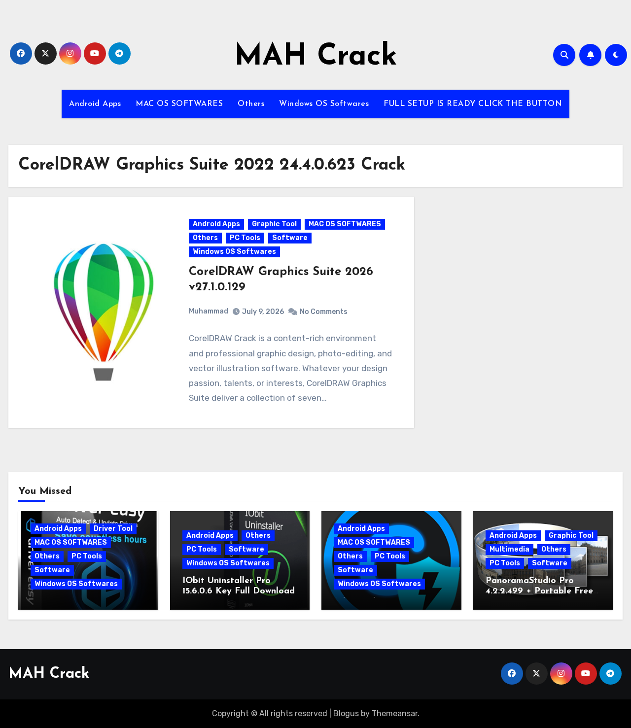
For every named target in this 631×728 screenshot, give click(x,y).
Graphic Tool (274, 224)
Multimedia (509, 549)
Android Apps (95, 104)
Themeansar (395, 713)
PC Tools (245, 238)
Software (290, 238)
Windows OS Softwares (324, 104)
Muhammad (208, 311)
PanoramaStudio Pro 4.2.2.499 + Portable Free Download (539, 592)
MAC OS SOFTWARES (179, 104)
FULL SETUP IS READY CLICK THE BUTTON (473, 104)
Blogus (346, 713)
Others (251, 104)
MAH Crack (315, 57)
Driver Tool (113, 528)
